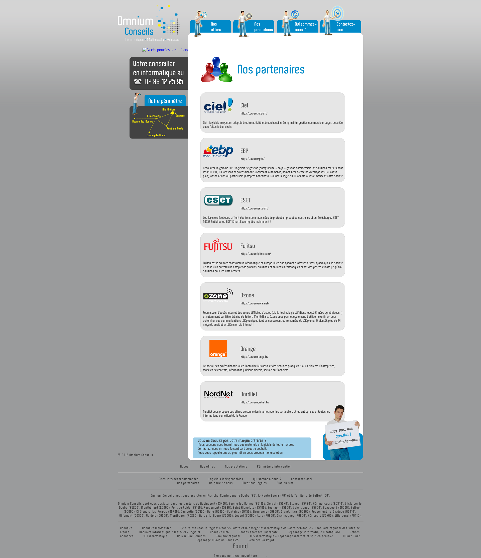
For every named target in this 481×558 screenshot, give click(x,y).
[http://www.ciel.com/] (293, 113)
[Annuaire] (126, 528)
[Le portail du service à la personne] (191, 536)
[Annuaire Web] (219, 532)
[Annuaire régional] (228, 536)
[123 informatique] (156, 536)
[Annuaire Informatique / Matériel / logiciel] (170, 532)
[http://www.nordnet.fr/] (293, 402)
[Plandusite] (285, 483)
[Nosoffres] (207, 466)
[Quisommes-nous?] (267, 479)
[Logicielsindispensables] (226, 479)
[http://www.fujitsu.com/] (293, 254)
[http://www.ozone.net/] (293, 303)
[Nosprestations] (236, 466)
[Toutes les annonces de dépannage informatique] (314, 532)
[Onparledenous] (221, 483)
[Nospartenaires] (188, 483)
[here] (254, 555)
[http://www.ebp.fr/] (293, 159)
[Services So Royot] (261, 540)
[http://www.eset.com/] (293, 208)
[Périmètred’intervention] (274, 466)
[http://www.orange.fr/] (293, 357)
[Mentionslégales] (255, 483)
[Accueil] (185, 466)
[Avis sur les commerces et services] (258, 532)
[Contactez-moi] (301, 479)
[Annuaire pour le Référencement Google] (156, 528)
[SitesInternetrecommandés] (179, 479)
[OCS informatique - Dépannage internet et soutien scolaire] (291, 536)
